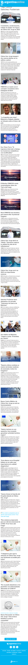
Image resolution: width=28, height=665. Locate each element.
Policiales (18, 650)
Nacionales (9, 652)
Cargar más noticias (11, 639)
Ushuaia (8, 650)
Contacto (14, 654)
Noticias (4, 650)
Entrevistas (14, 652)
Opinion (19, 652)
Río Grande (13, 650)
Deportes (23, 650)
